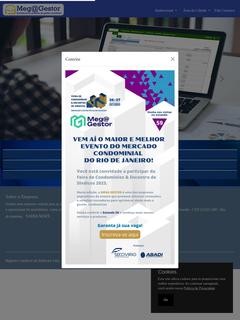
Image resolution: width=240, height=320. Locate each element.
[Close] (172, 59)
